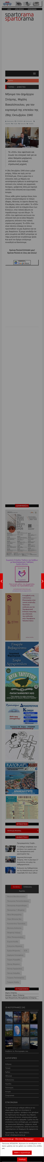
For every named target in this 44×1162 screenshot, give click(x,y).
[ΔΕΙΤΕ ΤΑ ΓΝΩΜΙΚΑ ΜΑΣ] (42, 581)
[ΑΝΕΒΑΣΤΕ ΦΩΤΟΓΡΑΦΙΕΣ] (1, 581)
